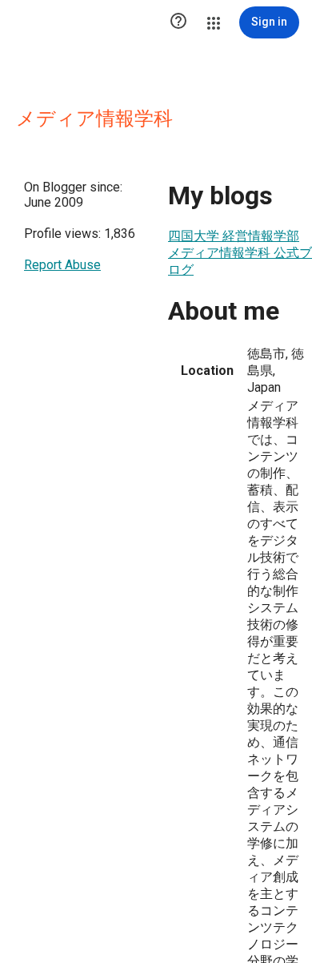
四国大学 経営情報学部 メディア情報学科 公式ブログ (240, 252)
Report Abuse (62, 264)
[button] (178, 22)
